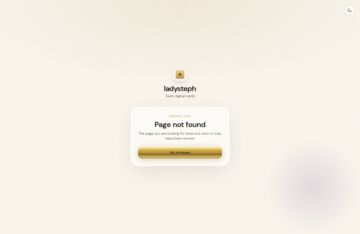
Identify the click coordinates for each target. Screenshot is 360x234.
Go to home (180, 152)
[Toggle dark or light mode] (349, 10)
